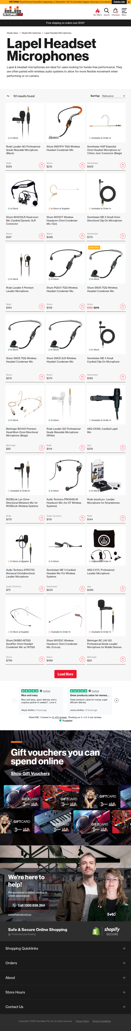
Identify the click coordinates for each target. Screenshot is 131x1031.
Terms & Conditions (101, 1021)
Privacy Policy (82, 1021)
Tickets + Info (119, 2)
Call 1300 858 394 (31, 905)
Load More (65, 674)
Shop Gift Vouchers (30, 773)
